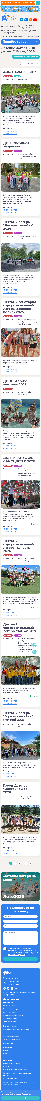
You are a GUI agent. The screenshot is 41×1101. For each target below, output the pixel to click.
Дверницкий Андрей (10, 1085)
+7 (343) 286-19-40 (27, 28)
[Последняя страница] (30, 863)
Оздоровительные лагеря (13, 1015)
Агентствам (16, 3)
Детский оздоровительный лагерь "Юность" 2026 (18, 546)
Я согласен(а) (20, 1098)
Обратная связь (34, 645)
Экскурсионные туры (11, 1036)
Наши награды (8, 1066)
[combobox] (30, 63)
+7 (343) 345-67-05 (27, 25)
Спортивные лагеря (10, 1019)
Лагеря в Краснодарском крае (14, 1009)
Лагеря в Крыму (9, 1012)
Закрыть (1, 6)
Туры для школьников (11, 1039)
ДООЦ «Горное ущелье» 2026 (15, 382)
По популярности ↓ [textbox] (29, 63)
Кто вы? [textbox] (7, 921)
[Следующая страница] (26, 863)
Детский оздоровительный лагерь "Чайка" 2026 (20, 627)
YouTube (35, 19)
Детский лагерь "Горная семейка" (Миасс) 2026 (18, 716)
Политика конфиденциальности (15, 1070)
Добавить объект (10, 1078)
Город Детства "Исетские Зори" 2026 (17, 789)
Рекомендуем (8, 76)
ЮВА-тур (9, 17)
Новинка (17, 76)
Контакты (32, 3)
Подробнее (26, 1094)
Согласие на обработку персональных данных (17, 1074)
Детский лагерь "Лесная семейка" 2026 (18, 225)
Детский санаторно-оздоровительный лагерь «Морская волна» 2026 (20, 307)
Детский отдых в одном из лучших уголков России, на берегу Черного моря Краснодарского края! (19, 690)
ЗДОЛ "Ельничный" (19, 72)
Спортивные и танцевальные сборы (16, 1030)
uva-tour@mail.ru (10, 27)
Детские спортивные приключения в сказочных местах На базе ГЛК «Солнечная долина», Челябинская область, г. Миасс (19, 765)
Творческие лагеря (10, 1022)
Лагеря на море (9, 1006)
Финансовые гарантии (11, 1063)
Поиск (34, 652)
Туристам (24, 3)
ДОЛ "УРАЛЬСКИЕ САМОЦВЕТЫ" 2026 (19, 459)
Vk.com (26, 19)
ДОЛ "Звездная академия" (16, 144)
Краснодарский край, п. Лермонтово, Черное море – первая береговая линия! (20, 362)
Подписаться (20, 959)
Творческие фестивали (12, 1033)
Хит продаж (18, 150)
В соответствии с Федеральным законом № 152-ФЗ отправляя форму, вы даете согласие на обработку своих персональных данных (23, 951)
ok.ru (31, 19)
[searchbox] (13, 926)
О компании (6, 3)
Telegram (22, 19)
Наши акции (7, 1060)
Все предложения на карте (24, 56)
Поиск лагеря (8, 1002)
